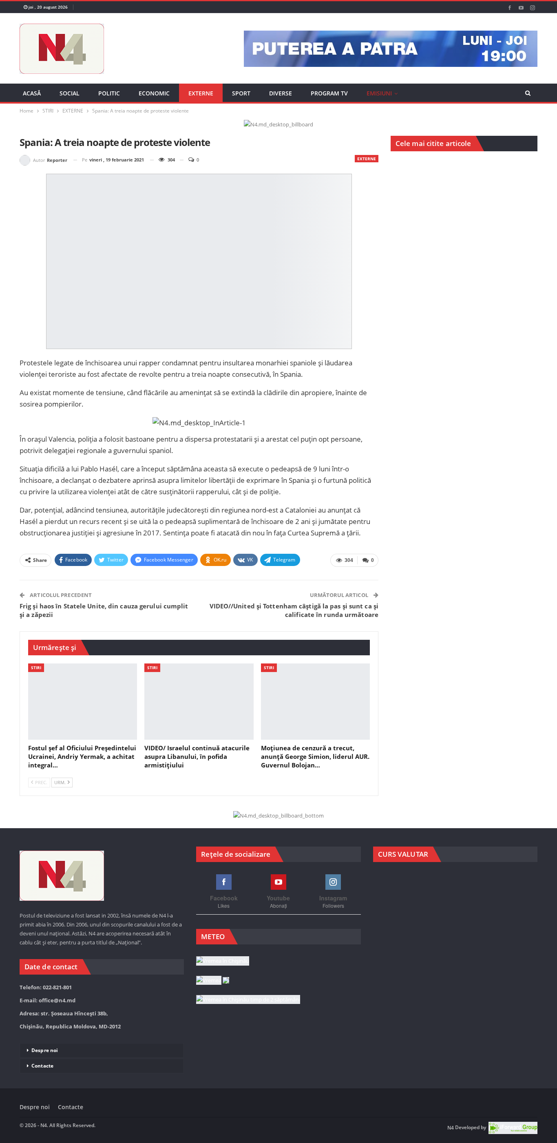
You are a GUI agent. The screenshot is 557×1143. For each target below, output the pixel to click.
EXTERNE (200, 93)
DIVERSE (280, 93)
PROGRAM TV (329, 93)
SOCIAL (70, 93)
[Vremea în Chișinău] (222, 961)
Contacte (42, 1065)
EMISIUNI (379, 93)
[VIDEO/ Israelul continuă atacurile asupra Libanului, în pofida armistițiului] (198, 701)
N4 (450, 1127)
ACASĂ (32, 93)
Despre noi (44, 1050)
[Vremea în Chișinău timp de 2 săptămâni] (248, 1000)
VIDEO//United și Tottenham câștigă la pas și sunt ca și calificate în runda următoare (294, 610)
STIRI (36, 667)
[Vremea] (212, 980)
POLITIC (109, 93)
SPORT (241, 93)
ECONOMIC (154, 93)
